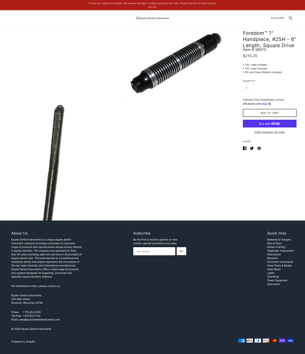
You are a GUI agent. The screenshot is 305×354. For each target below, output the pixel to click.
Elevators (272, 258)
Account (278, 17)
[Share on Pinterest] (259, 148)
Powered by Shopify (23, 341)
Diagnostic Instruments (280, 250)
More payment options (270, 132)
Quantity (249, 81)
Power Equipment (277, 280)
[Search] (290, 17)
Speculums (273, 283)
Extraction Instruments (280, 261)
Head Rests (273, 269)
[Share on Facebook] (245, 148)
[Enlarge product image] (175, 62)
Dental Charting (276, 246)
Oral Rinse (273, 276)
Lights (270, 272)
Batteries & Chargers (279, 239)
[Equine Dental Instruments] (152, 17)
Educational (274, 254)
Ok (181, 251)
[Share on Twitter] (252, 148)
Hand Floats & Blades (279, 265)
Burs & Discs (274, 243)
